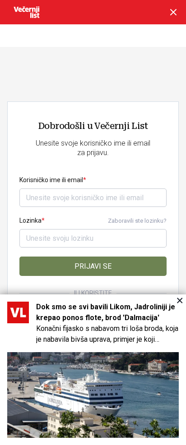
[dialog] (93, 369)
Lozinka (30, 220)
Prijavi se (93, 266)
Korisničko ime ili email (51, 180)
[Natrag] (173, 12)
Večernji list (26, 12)
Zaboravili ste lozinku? (137, 220)
